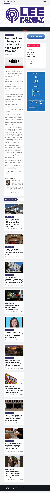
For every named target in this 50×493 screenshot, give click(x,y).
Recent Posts (12, 178)
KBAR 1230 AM (30, 66)
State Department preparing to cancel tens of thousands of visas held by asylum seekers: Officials (14, 279)
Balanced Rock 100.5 (32, 59)
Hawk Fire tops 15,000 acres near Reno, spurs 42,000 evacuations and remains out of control (13, 362)
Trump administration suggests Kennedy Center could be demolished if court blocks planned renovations (13, 222)
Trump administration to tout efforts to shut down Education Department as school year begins (13, 417)
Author (6, 178)
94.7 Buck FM (30, 54)
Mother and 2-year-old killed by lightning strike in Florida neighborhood (14, 390)
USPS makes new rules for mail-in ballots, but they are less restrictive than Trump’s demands (13, 446)
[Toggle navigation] (25, 29)
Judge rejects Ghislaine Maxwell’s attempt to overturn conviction (12, 307)
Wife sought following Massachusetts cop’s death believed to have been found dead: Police (14, 334)
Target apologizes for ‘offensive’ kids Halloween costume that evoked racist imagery (14, 251)
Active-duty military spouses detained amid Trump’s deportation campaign (12, 474)
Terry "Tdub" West (16, 180)
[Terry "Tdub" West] (8, 182)
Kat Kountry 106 (31, 57)
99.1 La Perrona (30, 61)
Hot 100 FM (29, 50)
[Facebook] (8, 187)
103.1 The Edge (30, 52)
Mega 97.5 (29, 63)
